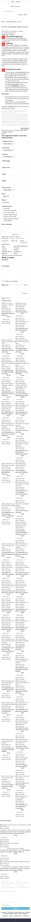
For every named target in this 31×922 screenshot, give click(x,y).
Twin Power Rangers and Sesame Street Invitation (8, 786)
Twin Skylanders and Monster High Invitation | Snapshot (8, 649)
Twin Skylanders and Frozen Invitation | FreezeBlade (22, 806)
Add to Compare (15, 236)
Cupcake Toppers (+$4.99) (10, 214)
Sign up (16, 908)
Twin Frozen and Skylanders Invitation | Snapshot (8, 313)
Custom (7, 298)
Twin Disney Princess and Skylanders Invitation (8, 711)
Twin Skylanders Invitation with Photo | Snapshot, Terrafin (22, 532)
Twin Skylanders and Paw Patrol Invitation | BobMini (22, 669)
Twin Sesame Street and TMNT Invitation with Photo (21, 350)
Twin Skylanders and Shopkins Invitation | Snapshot (22, 554)
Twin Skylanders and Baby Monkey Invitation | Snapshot (22, 452)
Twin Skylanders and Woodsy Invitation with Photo (8, 554)
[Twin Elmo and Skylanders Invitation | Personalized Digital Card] (15, 33)
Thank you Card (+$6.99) (10, 210)
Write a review (20, 238)
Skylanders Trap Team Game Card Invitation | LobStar (15, 830)
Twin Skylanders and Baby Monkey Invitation (8, 472)
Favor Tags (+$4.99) (9, 212)
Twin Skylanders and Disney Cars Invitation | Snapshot (8, 433)
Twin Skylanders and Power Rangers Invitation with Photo (22, 492)
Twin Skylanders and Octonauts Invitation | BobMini (8, 749)
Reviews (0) (14, 240)
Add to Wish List (6, 236)
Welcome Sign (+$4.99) (10, 216)
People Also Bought (5, 820)
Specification (5, 240)
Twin (14, 130)
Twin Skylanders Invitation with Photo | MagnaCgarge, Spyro (22, 393)
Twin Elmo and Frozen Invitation (15, 848)
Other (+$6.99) (7, 220)
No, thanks (6, 208)
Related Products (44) (23, 241)
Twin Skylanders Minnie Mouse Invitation (20, 647)
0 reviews (11, 238)
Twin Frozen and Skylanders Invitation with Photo (8, 350)
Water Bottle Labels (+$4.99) (11, 218)
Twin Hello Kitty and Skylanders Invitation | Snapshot (8, 393)
